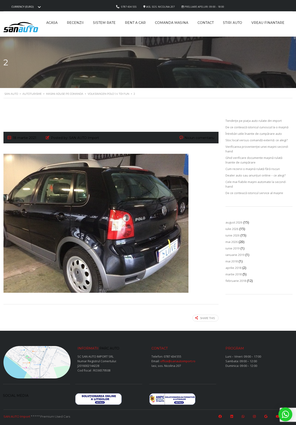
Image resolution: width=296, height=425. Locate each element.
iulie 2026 (231, 229)
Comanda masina (171, 23)
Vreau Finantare (267, 23)
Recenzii (75, 23)
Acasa (52, 23)
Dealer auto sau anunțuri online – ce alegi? (255, 175)
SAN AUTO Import (16, 416)
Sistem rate (104, 23)
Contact (205, 23)
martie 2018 (233, 274)
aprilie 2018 (233, 268)
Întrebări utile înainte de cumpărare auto (253, 134)
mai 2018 (231, 261)
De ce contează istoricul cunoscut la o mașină (256, 127)
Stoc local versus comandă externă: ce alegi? (256, 140)
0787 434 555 (172, 356)
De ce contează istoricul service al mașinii (254, 193)
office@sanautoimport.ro (177, 361)
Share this (207, 318)
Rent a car (135, 23)
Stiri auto (232, 23)
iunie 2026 (232, 235)
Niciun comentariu (199, 138)
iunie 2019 (232, 248)
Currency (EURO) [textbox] (22, 6)
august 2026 (233, 222)
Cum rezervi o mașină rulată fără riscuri (252, 169)
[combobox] (25, 6)
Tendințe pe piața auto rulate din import (253, 121)
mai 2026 (231, 242)
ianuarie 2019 (234, 255)
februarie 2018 (235, 281)
